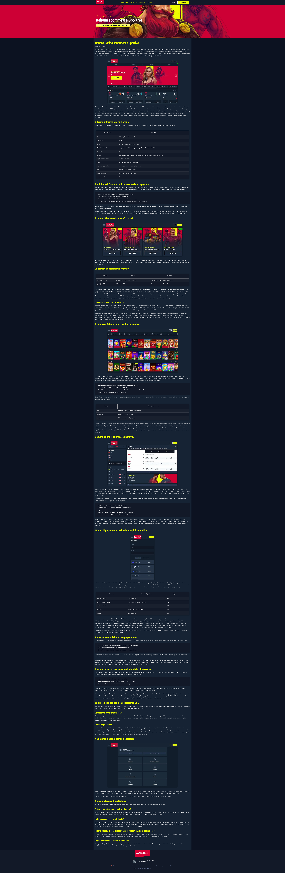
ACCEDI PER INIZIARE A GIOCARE (113, 25)
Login (173, 2)
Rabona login (142, 2)
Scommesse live (133, 2)
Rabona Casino (124, 2)
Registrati (183, 2)
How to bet (150, 2)
